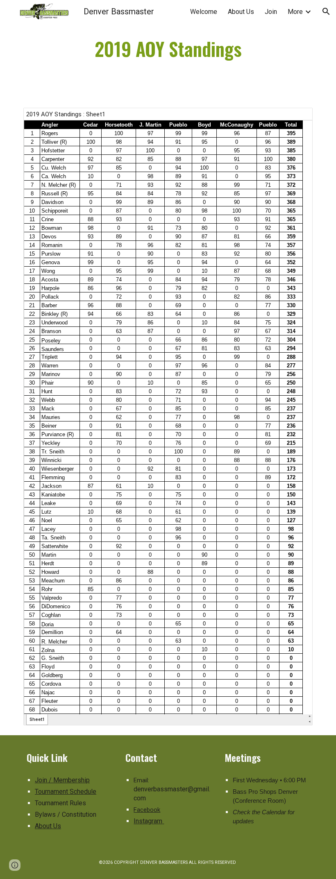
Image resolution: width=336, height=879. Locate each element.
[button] (326, 11)
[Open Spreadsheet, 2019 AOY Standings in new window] (297, 118)
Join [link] (271, 12)
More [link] (295, 12)
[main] (168, 49)
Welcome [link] (203, 12)
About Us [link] (241, 12)
